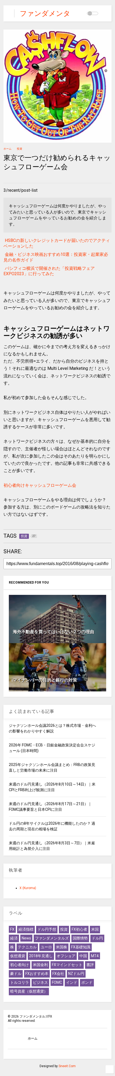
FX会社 (58, 973)
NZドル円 (76, 973)
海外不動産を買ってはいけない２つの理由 (53, 631)
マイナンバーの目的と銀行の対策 (45, 680)
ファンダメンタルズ (52, 938)
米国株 (61, 947)
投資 (19, 148)
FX (12, 929)
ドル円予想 (46, 929)
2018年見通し (41, 956)
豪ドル (15, 973)
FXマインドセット (67, 965)
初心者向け (19, 965)
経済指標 (25, 929)
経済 (14, 938)
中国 (83, 956)
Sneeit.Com (67, 1066)
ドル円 (97, 938)
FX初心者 (79, 929)
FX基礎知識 (80, 947)
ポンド (87, 982)
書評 (90, 965)
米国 (95, 929)
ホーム (7, 148)
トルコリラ (19, 982)
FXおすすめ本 (36, 973)
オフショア (66, 956)
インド (71, 982)
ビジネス (40, 982)
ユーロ (46, 947)
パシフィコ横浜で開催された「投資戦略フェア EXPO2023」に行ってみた (49, 271)
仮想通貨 (17, 956)
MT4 (95, 956)
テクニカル (27, 947)
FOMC (57, 982)
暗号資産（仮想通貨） (29, 991)
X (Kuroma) (28, 888)
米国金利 (40, 965)
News (26, 938)
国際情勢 (80, 938)
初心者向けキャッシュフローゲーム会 (39, 485)
